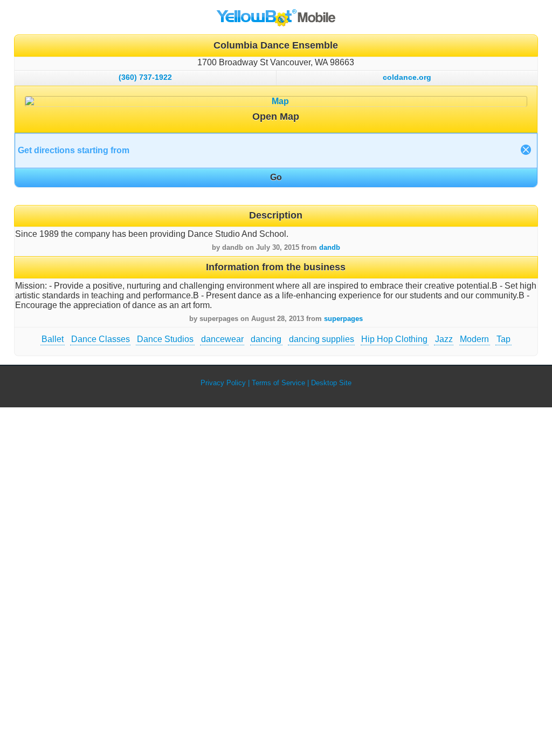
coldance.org (407, 77)
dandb (329, 247)
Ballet (53, 339)
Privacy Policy (223, 383)
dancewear (222, 339)
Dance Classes (100, 339)
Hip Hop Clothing (394, 339)
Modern (474, 339)
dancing (266, 339)
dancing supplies (321, 339)
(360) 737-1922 (145, 77)
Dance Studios (165, 339)
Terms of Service (278, 383)
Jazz (444, 339)
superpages (343, 319)
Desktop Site (331, 383)
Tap (503, 339)
